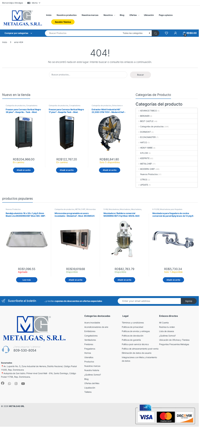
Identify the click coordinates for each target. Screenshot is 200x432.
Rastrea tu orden (167, 327)
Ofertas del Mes (91, 383)
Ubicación (149, 15)
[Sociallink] (2, 383)
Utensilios (88, 357)
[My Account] (175, 33)
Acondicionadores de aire (96, 327)
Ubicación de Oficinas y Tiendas (174, 340)
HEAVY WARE (146, 147)
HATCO (143, 142)
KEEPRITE (144, 158)
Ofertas (133, 15)
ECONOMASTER (147, 137)
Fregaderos (89, 348)
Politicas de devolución (132, 335)
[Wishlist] (166, 33)
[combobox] (83, 33)
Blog (122, 15)
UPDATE (144, 185)
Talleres (88, 392)
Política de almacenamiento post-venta (140, 348)
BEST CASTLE (146, 121)
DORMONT (145, 132)
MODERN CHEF (147, 169)
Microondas (91, 209)
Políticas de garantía (131, 340)
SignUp (188, 301)
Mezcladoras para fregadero (171, 209)
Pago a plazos (165, 15)
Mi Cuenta (164, 322)
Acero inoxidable (92, 322)
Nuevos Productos (149, 174)
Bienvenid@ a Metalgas (12, 3)
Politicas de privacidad (132, 327)
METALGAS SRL (16, 406)
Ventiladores (90, 340)
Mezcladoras (114, 209)
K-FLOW (144, 153)
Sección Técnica (63, 22)
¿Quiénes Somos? (92, 374)
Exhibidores (89, 331)
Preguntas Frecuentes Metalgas (174, 344)
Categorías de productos (15, 105)
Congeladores (90, 335)
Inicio (49, 15)
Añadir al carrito (24, 170)
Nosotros (108, 15)
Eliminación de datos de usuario (136, 353)
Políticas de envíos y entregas (136, 331)
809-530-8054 (24, 350)
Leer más (27, 280)
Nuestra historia (91, 370)
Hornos (87, 353)
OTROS (143, 179)
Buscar (140, 74)
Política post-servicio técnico (135, 344)
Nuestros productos (66, 15)
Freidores (88, 344)
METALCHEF (146, 163)
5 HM (106, 209)
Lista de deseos (166, 331)
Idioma (34, 3)
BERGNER (144, 116)
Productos (89, 361)
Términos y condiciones (133, 322)
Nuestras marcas (90, 15)
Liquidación (89, 387)
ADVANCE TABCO (148, 110)
